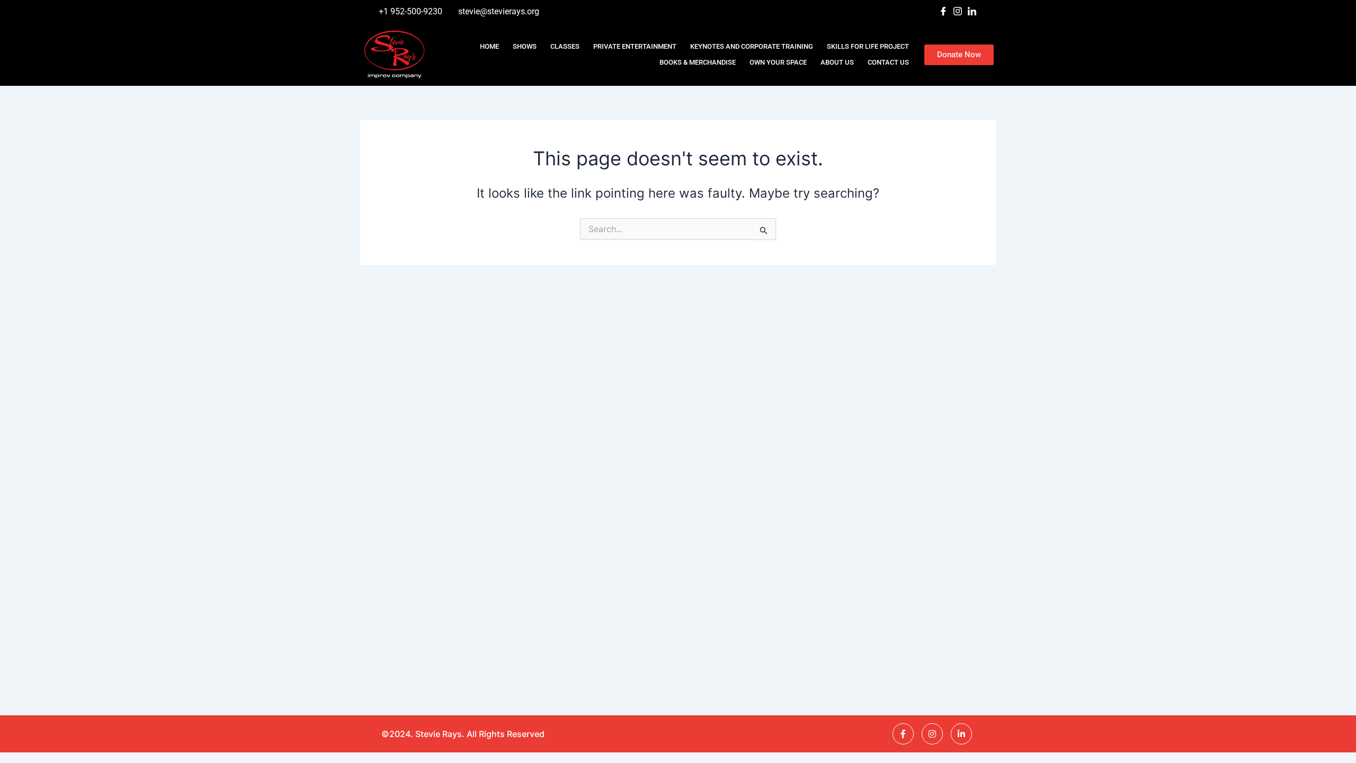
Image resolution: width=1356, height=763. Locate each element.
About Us (837, 62)
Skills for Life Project (868, 46)
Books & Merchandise (697, 62)
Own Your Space (778, 62)
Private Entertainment (634, 46)
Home (489, 46)
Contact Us (888, 62)
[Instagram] (957, 11)
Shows (525, 46)
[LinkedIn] (972, 11)
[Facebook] (943, 11)
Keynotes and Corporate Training (751, 46)
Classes (564, 46)
